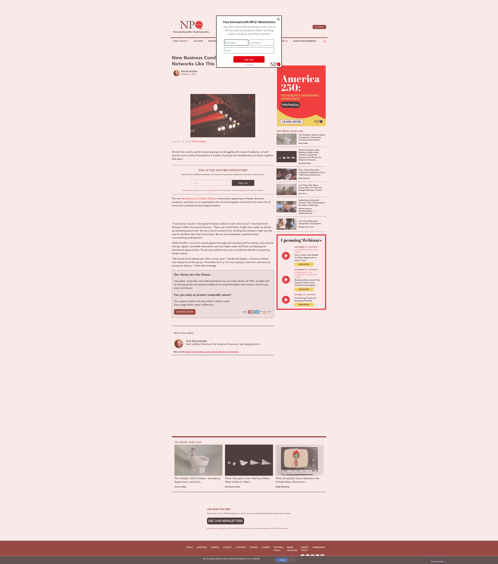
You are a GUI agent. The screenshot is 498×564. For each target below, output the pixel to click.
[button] (278, 19)
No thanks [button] (249, 64)
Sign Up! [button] (249, 59)
